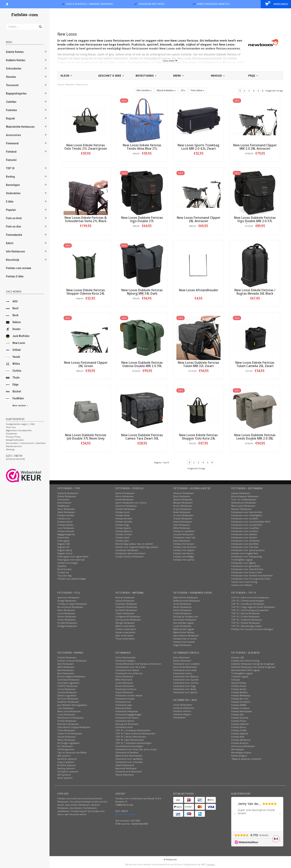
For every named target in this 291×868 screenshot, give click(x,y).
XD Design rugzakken (68, 742)
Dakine (16, 322)
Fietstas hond (122, 512)
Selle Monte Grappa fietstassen (73, 727)
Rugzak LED (63, 546)
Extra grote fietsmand (126, 723)
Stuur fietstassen (66, 508)
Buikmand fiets (123, 708)
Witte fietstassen (181, 527)
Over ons (11, 427)
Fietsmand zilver (124, 727)
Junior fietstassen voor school (130, 502)
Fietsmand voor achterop (128, 673)
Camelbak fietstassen (68, 679)
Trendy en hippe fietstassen (72, 603)
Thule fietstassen (66, 730)
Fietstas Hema (238, 685)
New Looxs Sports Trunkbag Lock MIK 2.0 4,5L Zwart (198, 147)
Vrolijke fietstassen (67, 622)
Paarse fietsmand (124, 774)
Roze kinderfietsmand (185, 666)
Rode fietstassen (181, 512)
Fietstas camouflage (183, 556)
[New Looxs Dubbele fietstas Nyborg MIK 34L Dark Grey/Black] (142, 265)
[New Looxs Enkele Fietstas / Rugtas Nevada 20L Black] (255, 265)
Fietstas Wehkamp (240, 695)
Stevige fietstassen (125, 622)
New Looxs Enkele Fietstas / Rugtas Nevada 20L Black (254, 292)
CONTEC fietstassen (67, 685)
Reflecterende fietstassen (186, 600)
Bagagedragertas (16, 93)
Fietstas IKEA (237, 736)
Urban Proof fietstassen (69, 733)
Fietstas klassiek (65, 531)
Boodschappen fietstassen (245, 496)
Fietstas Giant (122, 537)
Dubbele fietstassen (67, 493)
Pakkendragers (239, 755)
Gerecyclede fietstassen (128, 619)
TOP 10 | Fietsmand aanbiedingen (133, 742)
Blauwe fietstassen (183, 502)
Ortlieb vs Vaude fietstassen (72, 660)
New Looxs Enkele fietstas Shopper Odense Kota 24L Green (85, 293)
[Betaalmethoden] (178, 800)
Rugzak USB (63, 543)
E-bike (9, 201)
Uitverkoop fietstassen (243, 746)
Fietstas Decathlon (241, 701)
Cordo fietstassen (66, 689)
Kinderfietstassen (124, 499)
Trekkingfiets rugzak (242, 559)
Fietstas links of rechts (185, 638)
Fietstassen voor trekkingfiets (246, 515)
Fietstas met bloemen (184, 546)
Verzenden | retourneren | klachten (26, 443)
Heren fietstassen (124, 496)
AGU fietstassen (65, 663)
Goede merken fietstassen (129, 556)
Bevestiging (145, 75)
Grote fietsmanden (125, 657)
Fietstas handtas (65, 515)
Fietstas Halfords (240, 723)
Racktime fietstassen (68, 723)
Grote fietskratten (182, 704)
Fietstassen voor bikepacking (246, 556)
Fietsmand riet (123, 701)
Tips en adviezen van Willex (72, 752)
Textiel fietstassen (124, 613)
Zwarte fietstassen (182, 499)
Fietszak (235, 679)
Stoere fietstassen (66, 616)
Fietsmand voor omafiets (186, 663)
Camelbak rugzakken (68, 682)
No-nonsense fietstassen (70, 606)
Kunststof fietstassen (126, 610)
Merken (70, 84)
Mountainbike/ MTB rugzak (245, 670)
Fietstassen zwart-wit (184, 537)
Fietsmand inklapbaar (126, 711)
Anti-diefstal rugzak (183, 622)
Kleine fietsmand (124, 676)
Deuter (16, 329)
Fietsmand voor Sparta (185, 692)
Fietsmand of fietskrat (126, 752)
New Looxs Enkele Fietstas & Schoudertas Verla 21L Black (86, 219)
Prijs (252, 75)
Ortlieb (16, 349)
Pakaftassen (63, 505)
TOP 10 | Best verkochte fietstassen (250, 597)
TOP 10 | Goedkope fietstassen (247, 603)
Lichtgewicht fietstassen (128, 616)
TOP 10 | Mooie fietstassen (245, 613)
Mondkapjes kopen (241, 752)
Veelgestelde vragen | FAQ (20, 424)
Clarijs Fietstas (238, 682)
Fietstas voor (64, 518)
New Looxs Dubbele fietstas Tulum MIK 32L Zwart (198, 364)
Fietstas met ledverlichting (245, 660)
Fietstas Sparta (123, 527)
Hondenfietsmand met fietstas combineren (138, 663)
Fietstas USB (237, 657)
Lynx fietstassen (65, 708)
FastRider (18, 398)
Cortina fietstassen (67, 692)
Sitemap (10, 449)
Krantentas (63, 537)
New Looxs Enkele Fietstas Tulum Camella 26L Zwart (254, 364)
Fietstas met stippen (184, 550)
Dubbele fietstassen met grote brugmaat (252, 663)
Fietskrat (11, 151)
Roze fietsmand (181, 657)
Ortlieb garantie (65, 749)
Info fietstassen (15, 251)
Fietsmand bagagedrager (128, 714)
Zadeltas (11, 101)
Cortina (16, 370)
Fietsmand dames (124, 720)
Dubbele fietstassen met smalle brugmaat (253, 666)
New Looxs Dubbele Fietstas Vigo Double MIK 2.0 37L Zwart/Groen (255, 221)
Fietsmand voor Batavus (186, 676)
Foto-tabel (197, 90)
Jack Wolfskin (20, 336)
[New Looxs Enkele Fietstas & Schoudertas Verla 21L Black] (86, 192)
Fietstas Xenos (238, 727)
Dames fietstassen (124, 493)
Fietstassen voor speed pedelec (248, 550)
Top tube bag (64, 575)
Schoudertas (13, 68)
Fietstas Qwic (122, 540)
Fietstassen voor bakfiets (244, 534)
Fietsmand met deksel (127, 670)
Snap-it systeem (65, 761)
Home (60, 84)
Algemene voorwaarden (19, 430)
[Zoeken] (40, 24)
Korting (10, 176)
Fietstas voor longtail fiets (244, 553)
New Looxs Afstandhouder (198, 290)
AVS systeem (64, 774)
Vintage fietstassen (67, 625)
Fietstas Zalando (239, 733)
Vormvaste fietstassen (184, 619)
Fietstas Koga (122, 524)
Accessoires (13, 135)
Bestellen (86, 161)
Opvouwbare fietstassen (186, 635)
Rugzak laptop (64, 550)
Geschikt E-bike (110, 75)
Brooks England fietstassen (71, 676)
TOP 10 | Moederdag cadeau (246, 625)
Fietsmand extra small (185, 670)
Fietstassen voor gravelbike (245, 565)
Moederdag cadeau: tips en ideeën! (134, 543)
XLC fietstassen (65, 746)
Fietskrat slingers (182, 714)
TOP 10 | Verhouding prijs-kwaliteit (250, 610)
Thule (16, 377)
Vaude (16, 356)
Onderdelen (13, 193)
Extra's (9, 243)
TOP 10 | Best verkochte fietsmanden (135, 733)
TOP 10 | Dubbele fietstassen (246, 619)
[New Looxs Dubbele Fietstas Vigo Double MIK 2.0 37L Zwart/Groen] (255, 192)
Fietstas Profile (239, 730)
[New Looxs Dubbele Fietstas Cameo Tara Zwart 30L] (142, 410)
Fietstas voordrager (67, 562)
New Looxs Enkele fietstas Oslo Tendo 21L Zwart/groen (85, 147)
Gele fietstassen (181, 524)
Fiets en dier (13, 226)
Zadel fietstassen (66, 512)
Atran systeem (65, 777)
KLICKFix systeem (66, 765)
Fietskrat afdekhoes (183, 707)
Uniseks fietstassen (125, 508)
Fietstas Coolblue (240, 708)
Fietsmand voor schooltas (129, 761)
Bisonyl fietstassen (125, 597)
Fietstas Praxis (238, 720)
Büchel (16, 391)
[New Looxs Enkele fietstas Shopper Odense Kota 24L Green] (86, 265)
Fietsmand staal (123, 704)
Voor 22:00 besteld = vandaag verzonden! (89, 4)
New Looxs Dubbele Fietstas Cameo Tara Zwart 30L (142, 437)
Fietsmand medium (125, 689)
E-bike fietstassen (182, 613)
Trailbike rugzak (239, 676)
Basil (15, 308)
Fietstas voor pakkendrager (71, 578)
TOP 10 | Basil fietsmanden (129, 739)
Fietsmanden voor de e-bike (130, 666)
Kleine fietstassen (182, 610)
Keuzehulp (12, 259)
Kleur (65, 75)
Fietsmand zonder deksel (128, 695)
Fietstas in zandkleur (184, 531)
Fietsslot (11, 160)
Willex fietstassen (66, 739)
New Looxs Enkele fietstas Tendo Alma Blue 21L (142, 147)
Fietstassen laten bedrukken (130, 553)
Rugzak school (64, 553)
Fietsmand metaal (124, 698)
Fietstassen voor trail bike (244, 546)
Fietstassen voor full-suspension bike (250, 578)
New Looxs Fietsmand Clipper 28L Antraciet (198, 219)
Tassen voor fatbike (241, 584)
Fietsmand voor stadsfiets (128, 758)
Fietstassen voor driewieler (245, 540)
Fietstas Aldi (237, 714)
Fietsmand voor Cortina (185, 682)
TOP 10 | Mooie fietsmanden (130, 736)
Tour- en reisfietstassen (243, 499)
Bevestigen (13, 185)
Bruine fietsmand (124, 685)
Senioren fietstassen (126, 505)
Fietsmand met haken (127, 717)
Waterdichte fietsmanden (128, 755)
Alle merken (143, 90)
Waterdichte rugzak (183, 629)
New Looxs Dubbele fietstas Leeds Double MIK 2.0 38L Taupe (255, 438)
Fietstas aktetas (65, 524)
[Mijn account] (7, 3)
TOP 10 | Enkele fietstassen (245, 622)
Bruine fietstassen (182, 505)
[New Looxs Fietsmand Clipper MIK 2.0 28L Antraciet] (255, 120)
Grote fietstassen (182, 603)
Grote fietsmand (124, 682)
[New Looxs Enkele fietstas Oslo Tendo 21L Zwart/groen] (86, 120)
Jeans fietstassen (181, 540)
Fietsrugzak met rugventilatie (72, 556)
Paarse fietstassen (182, 521)
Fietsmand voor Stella (184, 689)
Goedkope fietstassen (126, 550)
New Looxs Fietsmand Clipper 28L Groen (85, 364)
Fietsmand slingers (125, 660)
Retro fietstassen (66, 610)
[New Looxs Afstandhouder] (198, 265)
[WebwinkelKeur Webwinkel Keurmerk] (31, 475)
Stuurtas (11, 76)
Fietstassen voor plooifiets (245, 543)
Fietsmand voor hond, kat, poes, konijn (136, 749)
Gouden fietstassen (183, 534)
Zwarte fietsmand (124, 765)
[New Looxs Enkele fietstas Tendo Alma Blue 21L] (142, 120)
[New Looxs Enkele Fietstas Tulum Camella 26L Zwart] (255, 337)
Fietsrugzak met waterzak (71, 559)
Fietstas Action (238, 689)
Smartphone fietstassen (243, 502)
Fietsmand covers (182, 673)
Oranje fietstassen (182, 518)
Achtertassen (64, 502)
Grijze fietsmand (124, 692)
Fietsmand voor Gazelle (186, 679)
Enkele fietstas (15, 51)
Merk (177, 75)
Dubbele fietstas (15, 60)
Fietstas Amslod (123, 518)
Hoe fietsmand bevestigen (129, 746)
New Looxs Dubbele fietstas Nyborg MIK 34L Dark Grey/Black (142, 293)
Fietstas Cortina (123, 534)
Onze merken (14, 291)
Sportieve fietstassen (68, 597)
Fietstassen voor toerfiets (244, 531)
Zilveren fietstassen (183, 493)
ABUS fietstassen (66, 666)
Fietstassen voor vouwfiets (245, 527)
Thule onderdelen (125, 638)
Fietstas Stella (122, 515)
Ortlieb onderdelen (125, 629)
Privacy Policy (13, 436)
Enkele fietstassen (66, 496)
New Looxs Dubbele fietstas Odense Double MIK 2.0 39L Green (142, 366)
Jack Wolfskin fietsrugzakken (72, 704)
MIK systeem (64, 755)
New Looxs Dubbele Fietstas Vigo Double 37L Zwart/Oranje (142, 221)
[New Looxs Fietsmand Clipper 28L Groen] (86, 337)
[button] (46, 52)
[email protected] (15, 458)
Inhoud (217, 75)
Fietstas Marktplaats (241, 711)
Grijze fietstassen (182, 508)
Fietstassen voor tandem (244, 537)
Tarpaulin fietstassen (126, 606)
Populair (11, 209)
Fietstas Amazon (239, 742)
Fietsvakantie (14, 234)
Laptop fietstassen (240, 493)
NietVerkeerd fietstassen (70, 717)
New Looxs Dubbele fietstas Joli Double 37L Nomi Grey (85, 437)
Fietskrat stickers (182, 711)
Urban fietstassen (66, 619)
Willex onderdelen (125, 625)
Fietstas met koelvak (184, 641)
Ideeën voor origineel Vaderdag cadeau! (136, 546)
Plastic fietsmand (182, 660)
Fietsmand (12, 143)
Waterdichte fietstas (183, 632)
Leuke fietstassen (182, 625)
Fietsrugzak (63, 540)
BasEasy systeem (66, 768)
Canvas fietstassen (124, 600)
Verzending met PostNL (152, 4)
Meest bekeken (165, 90)
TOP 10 (10, 168)
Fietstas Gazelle (123, 521)
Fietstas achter (65, 521)
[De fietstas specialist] (25, 15)
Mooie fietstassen (182, 606)
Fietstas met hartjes (183, 543)
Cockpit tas (63, 572)
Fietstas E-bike (15, 276)
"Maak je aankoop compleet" (246, 758)
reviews (210, 864)
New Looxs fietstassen (69, 711)
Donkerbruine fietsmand (128, 771)
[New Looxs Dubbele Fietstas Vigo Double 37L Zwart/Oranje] (142, 192)
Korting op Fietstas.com (185, 616)
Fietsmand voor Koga (184, 685)
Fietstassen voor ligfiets (243, 562)
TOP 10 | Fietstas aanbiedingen (247, 600)
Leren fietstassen (66, 613)
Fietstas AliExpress (240, 739)
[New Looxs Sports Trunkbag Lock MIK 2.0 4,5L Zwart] (198, 120)
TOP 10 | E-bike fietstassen (245, 616)
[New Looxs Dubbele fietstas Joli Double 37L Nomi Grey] (86, 410)
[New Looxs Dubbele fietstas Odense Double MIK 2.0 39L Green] (142, 337)
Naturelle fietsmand (125, 768)
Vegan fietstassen (182, 644)
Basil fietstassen (65, 670)
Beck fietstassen (65, 673)
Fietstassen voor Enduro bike (246, 572)
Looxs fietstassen (66, 714)
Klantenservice (14, 446)
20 (182, 90)
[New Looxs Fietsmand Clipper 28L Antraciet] (198, 192)
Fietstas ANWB (238, 704)
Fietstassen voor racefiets (244, 518)
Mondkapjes (237, 749)
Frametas (11, 110)
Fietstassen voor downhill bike (247, 569)
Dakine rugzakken (66, 695)
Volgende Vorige (274, 90)
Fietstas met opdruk (183, 559)
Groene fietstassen (183, 515)
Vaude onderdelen (125, 632)
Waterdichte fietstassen (20, 126)
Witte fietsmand (123, 679)
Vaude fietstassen (66, 736)
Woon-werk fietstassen (243, 505)
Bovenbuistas (64, 569)
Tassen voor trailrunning (244, 581)
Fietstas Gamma (239, 717)
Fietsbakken (179, 717)
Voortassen (63, 499)
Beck (15, 315)
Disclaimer (11, 433)
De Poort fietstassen (68, 698)
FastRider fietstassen (68, 701)
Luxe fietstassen (65, 527)
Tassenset (12, 85)
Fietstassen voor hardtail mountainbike (252, 575)
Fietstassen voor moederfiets (246, 524)
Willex (16, 363)
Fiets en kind (14, 218)
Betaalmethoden (15, 439)
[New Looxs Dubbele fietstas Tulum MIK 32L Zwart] (198, 337)
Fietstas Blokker (239, 692)
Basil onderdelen (124, 635)
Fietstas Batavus (123, 531)
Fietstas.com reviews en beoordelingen (252, 629)
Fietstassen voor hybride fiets (246, 512)
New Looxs (18, 343)
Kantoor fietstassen (241, 508)
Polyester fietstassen (126, 603)
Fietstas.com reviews (18, 268)
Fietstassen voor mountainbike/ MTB (250, 521)
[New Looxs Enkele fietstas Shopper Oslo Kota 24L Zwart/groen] (198, 410)
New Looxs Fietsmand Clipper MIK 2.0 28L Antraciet (255, 147)
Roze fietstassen (181, 496)
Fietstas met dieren (183, 553)
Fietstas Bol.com (239, 698)
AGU (15, 301)
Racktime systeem (67, 758)
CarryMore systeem (67, 771)
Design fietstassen (66, 600)
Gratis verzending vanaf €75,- (214, 4)
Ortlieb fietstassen (67, 657)
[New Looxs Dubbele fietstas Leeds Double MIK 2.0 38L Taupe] (255, 410)
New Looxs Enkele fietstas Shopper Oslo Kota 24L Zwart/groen (198, 438)
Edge (15, 384)
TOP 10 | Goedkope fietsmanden (133, 730)
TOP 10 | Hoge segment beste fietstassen (253, 606)
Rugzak (10, 118)
